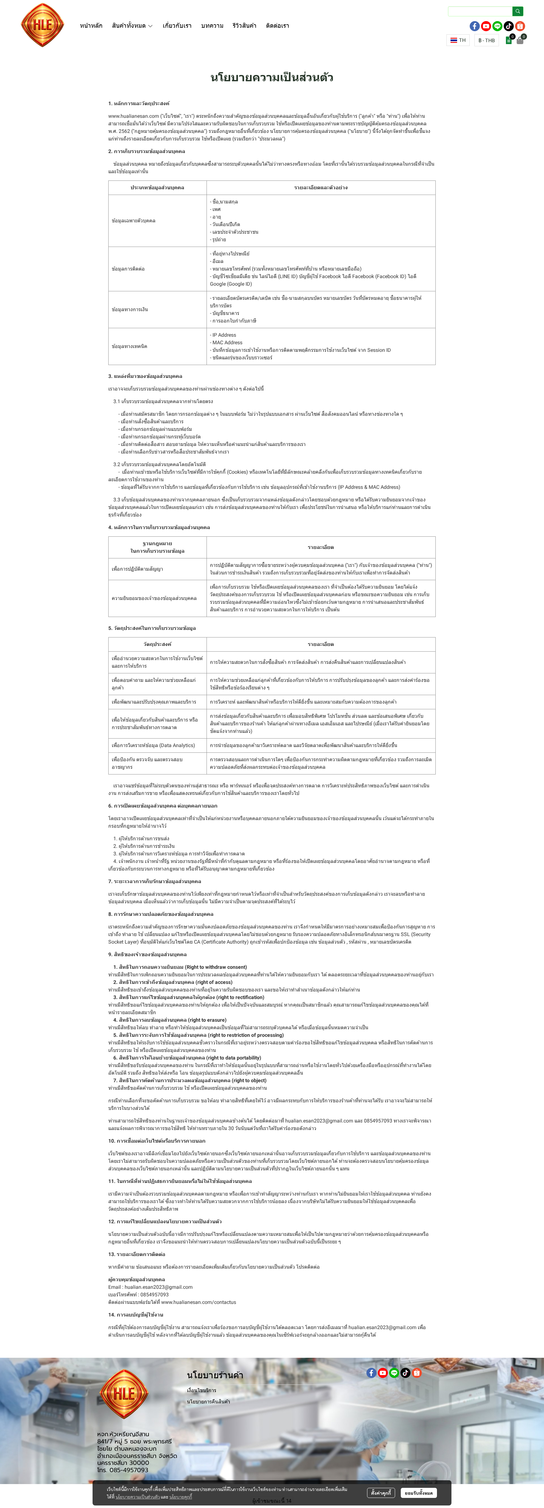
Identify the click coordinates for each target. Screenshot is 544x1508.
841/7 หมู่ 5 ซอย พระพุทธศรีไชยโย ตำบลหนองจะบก (134, 1445)
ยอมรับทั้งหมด (419, 1493)
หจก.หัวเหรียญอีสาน (123, 1434)
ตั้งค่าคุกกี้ (381, 1493)
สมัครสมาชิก (451, 26)
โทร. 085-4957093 (122, 1470)
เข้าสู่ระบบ (420, 26)
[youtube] (486, 26)
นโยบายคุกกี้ (180, 1496)
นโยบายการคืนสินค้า (208, 1402)
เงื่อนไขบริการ (201, 1390)
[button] (485, 11)
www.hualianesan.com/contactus (198, 1302)
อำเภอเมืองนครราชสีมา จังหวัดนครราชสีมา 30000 (137, 1459)
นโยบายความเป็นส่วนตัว (138, 1496)
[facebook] (475, 26)
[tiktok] (509, 26)
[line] (497, 26)
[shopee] (520, 26)
